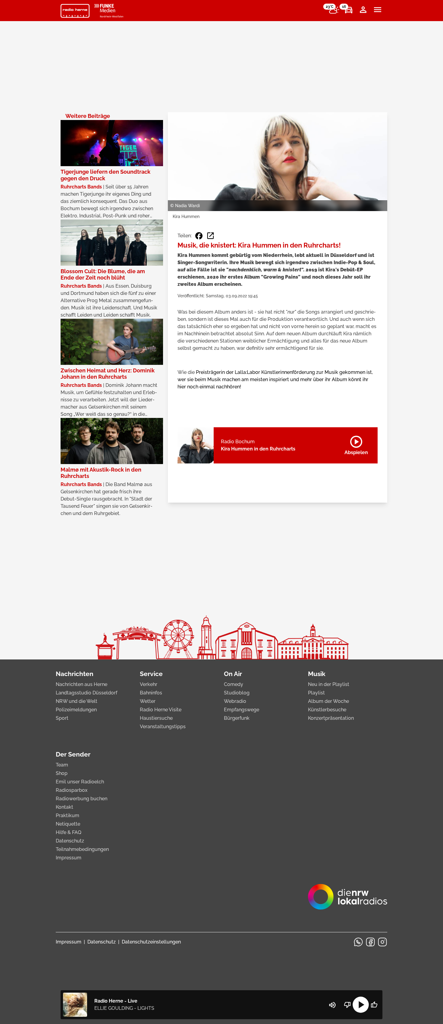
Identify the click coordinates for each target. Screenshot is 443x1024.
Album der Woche (328, 701)
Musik (316, 674)
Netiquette (68, 824)
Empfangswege (241, 710)
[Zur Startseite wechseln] (75, 10)
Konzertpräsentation (331, 718)
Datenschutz (70, 841)
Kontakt (64, 807)
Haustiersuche (156, 718)
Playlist (316, 693)
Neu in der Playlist (328, 684)
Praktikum (67, 815)
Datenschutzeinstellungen (151, 942)
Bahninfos (151, 693)
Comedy (233, 684)
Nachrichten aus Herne (81, 684)
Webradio (235, 701)
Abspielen (356, 444)
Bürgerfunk (237, 718)
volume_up (332, 1005)
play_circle (360, 1004)
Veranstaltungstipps (163, 726)
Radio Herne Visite (160, 710)
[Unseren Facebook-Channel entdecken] (370, 942)
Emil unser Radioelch (80, 782)
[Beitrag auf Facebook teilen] (199, 235)
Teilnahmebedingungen (82, 849)
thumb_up (374, 1004)
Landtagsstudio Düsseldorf (86, 693)
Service (151, 674)
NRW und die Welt (76, 701)
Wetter (148, 701)
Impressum (68, 858)
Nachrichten (74, 674)
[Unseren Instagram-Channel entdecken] (382, 942)
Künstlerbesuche (327, 710)
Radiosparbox (71, 790)
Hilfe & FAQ (68, 832)
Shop (62, 773)
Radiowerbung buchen (81, 798)
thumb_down (347, 1004)
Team (62, 765)
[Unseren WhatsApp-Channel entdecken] (358, 942)
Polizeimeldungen (76, 710)
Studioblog (237, 693)
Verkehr (148, 684)
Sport (62, 718)
